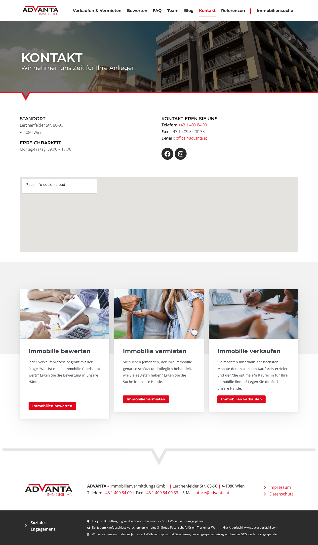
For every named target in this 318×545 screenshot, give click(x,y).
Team (173, 10)
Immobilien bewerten (52, 406)
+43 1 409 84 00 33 (161, 492)
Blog (189, 10)
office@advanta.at (191, 138)
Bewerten (137, 10)
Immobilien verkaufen (241, 399)
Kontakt (207, 10)
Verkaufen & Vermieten (97, 10)
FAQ (157, 10)
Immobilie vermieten (146, 399)
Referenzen (233, 10)
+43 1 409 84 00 (192, 125)
